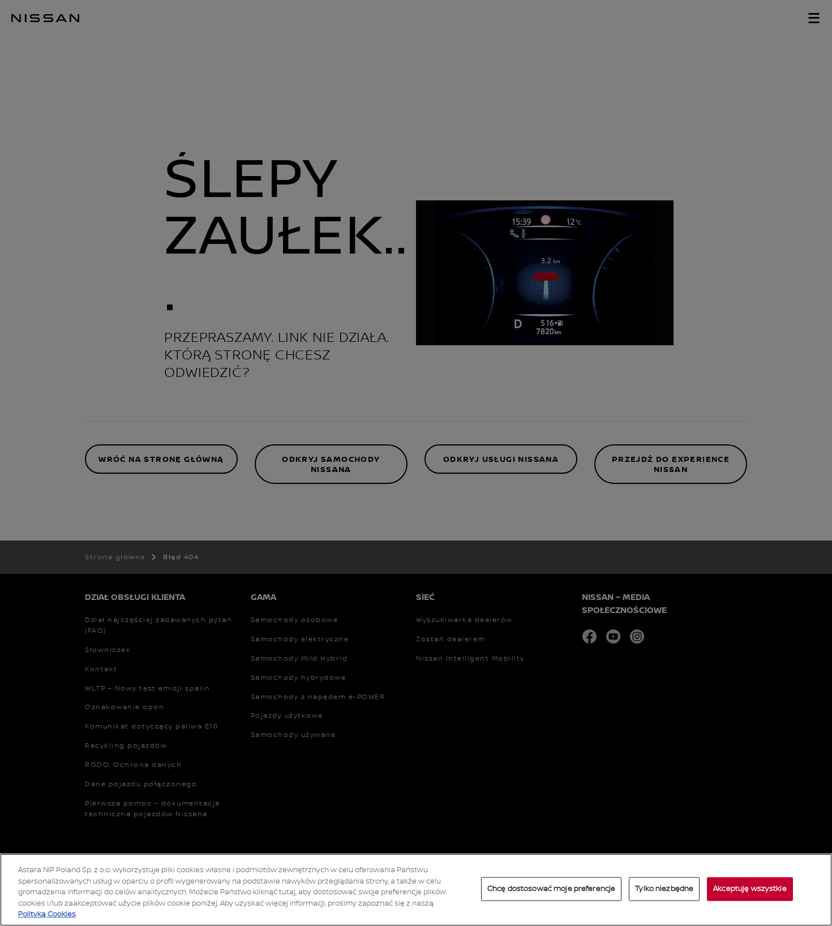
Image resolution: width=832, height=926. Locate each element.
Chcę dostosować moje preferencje (551, 888)
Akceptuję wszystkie (749, 888)
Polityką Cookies (47, 914)
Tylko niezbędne (664, 888)
